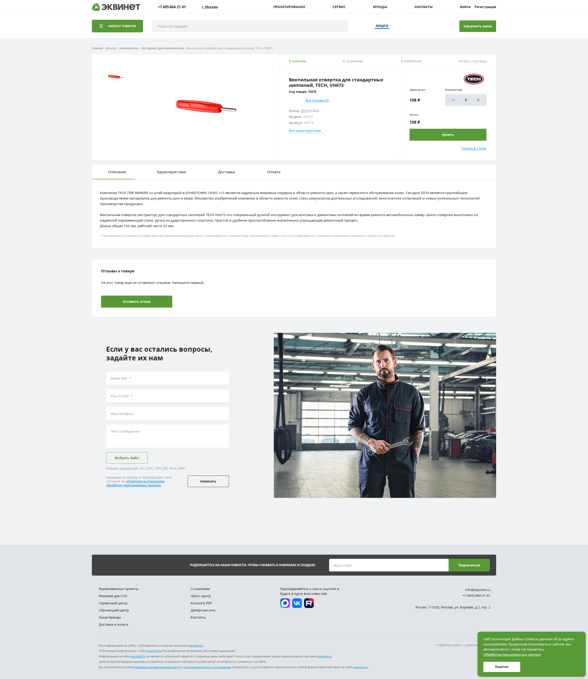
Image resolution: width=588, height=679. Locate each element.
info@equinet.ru (477, 590)
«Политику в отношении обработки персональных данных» (135, 483)
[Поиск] (340, 26)
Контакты (424, 7)
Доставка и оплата (113, 624)
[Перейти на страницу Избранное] (431, 26)
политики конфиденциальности (157, 667)
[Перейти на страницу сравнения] (418, 26)
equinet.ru (196, 645)
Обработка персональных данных (512, 654)
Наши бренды (110, 617)
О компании (200, 589)
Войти (465, 7)
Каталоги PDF (201, 603)
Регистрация (485, 7)
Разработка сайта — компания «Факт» (463, 645)
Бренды (380, 7)
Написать (208, 481)
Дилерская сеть (203, 610)
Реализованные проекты (118, 589)
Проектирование (289, 7)
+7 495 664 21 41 (172, 6)
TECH (305, 110)
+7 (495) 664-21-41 (476, 595)
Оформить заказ (478, 26)
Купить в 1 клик (474, 148)
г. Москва (210, 7)
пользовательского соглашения (207, 667)
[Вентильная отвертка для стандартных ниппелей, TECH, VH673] (206, 107)
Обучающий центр (114, 610)
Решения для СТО (113, 596)
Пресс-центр (201, 596)
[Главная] (116, 7)
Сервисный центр (113, 603)
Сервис (339, 7)
